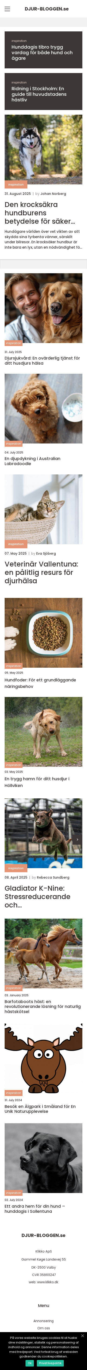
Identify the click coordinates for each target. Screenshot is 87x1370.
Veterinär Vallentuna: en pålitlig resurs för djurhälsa (41, 572)
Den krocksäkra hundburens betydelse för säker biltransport (38, 213)
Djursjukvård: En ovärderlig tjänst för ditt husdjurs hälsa (42, 361)
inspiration (19, 41)
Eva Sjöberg (46, 553)
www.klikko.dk (47, 1282)
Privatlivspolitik (50, 1363)
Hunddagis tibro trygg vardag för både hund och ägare (42, 52)
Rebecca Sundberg (53, 877)
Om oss (43, 1328)
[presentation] (77, 840)
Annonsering (43, 1321)
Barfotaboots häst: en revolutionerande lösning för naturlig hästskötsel (43, 1006)
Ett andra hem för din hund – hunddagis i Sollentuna (35, 1209)
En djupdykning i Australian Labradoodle (32, 461)
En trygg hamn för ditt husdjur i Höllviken (37, 782)
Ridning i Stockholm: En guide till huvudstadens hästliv (39, 94)
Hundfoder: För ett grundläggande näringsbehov (40, 683)
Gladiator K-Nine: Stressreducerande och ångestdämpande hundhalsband (38, 896)
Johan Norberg (53, 193)
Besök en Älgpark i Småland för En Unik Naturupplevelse (40, 1109)
